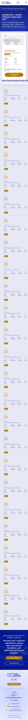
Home (4, 22)
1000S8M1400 (6, 308)
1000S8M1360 (6, 287)
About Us (14, 695)
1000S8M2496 (6, 527)
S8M (11, 25)
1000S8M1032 (6, 134)
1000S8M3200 (6, 570)
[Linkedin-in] (15, 679)
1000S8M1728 (6, 396)
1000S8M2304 (6, 505)
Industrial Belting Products (14, 697)
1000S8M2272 (6, 483)
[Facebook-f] (12, 679)
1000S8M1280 (6, 265)
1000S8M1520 (6, 352)
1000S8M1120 (6, 199)
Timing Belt (10, 22)
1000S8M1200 (6, 221)
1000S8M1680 (6, 374)
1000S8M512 (6, 611)
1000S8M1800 (6, 417)
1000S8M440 (6, 591)
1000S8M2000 (6, 439)
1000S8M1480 (6, 330)
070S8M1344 (6, 91)
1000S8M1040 (6, 156)
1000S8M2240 (6, 461)
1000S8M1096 (6, 178)
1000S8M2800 (6, 548)
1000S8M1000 (6, 112)
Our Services (14, 700)
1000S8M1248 (6, 243)
